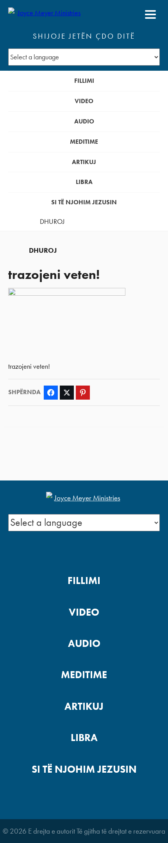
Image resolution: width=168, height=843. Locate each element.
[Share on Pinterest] (83, 393)
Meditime (84, 142)
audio (84, 121)
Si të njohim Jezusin (84, 202)
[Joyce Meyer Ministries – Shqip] (46, 14)
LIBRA (84, 182)
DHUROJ (52, 221)
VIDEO (84, 101)
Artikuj (84, 162)
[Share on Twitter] (67, 393)
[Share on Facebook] (51, 393)
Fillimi (84, 81)
